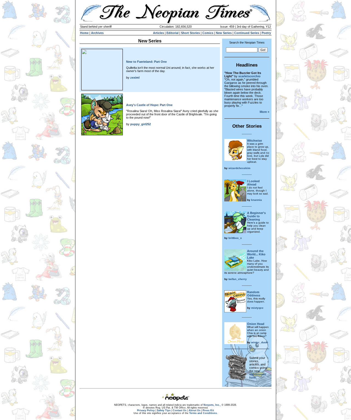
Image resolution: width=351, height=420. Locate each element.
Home (84, 33)
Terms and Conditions (203, 413)
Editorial (172, 33)
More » (264, 111)
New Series (224, 33)
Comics (207, 33)
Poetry (266, 33)
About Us (194, 410)
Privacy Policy (146, 410)
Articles (158, 33)
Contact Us (179, 410)
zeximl (135, 77)
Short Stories (190, 33)
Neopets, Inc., (212, 405)
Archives (97, 33)
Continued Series (246, 33)
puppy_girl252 (140, 124)
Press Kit (208, 410)
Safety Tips (164, 410)
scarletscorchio (249, 76)
